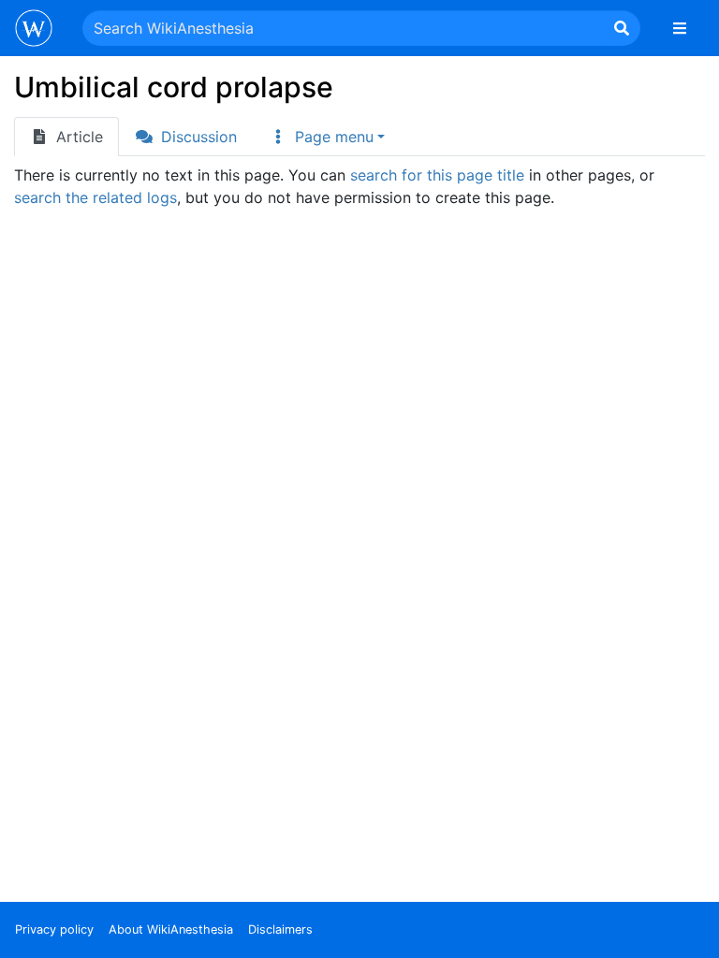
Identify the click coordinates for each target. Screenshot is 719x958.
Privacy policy (54, 929)
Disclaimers (280, 929)
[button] (327, 136)
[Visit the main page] (33, 30)
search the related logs (95, 197)
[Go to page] (621, 28)
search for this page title (437, 175)
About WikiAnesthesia (171, 929)
